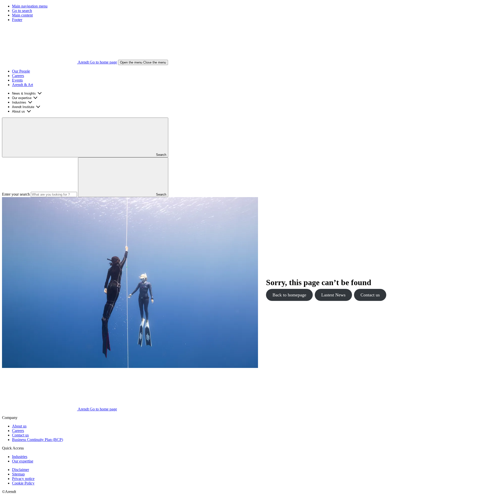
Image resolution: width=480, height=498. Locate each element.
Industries (19, 102)
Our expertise (22, 98)
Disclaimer (20, 469)
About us (18, 111)
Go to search (22, 11)
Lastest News (333, 294)
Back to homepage (289, 294)
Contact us (370, 294)
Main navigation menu (30, 6)
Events (17, 80)
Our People (21, 71)
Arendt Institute (23, 107)
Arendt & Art (22, 85)
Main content (22, 15)
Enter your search (16, 194)
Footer (17, 20)
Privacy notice (23, 478)
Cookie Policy (23, 483)
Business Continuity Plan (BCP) (37, 439)
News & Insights (24, 93)
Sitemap (18, 474)
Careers (18, 76)
